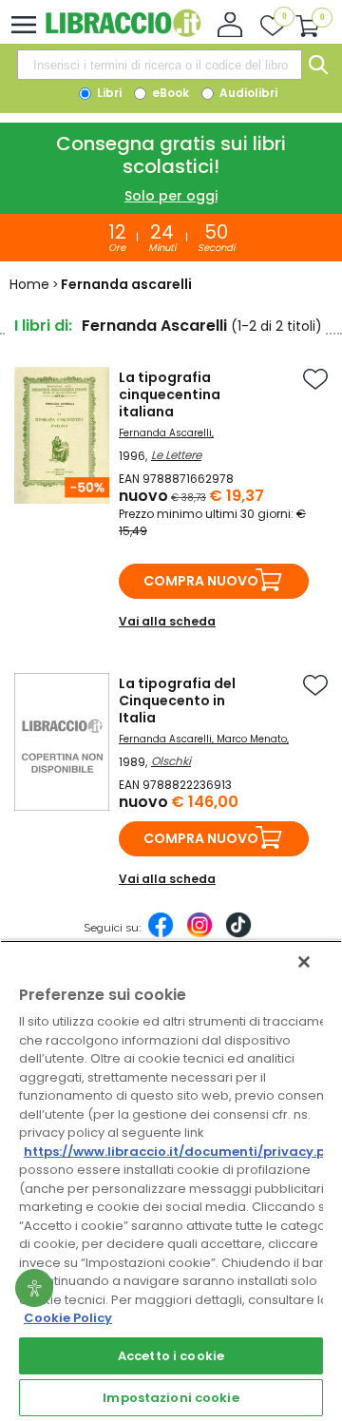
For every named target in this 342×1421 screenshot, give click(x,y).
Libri (108, 93)
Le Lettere (176, 455)
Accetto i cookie (171, 1356)
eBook (169, 93)
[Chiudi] (304, 962)
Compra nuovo (200, 580)
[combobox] (159, 64)
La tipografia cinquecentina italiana (169, 394)
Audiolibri (247, 93)
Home (29, 284)
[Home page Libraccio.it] (123, 33)
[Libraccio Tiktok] (238, 934)
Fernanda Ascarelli (165, 433)
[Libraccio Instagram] (199, 934)
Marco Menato (252, 739)
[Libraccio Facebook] (160, 934)
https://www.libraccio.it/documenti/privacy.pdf (182, 1152)
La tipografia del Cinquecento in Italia (177, 700)
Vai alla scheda (167, 621)
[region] (171, 1180)
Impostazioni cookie (170, 1398)
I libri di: (43, 325)
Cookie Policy (68, 1318)
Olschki (171, 761)
